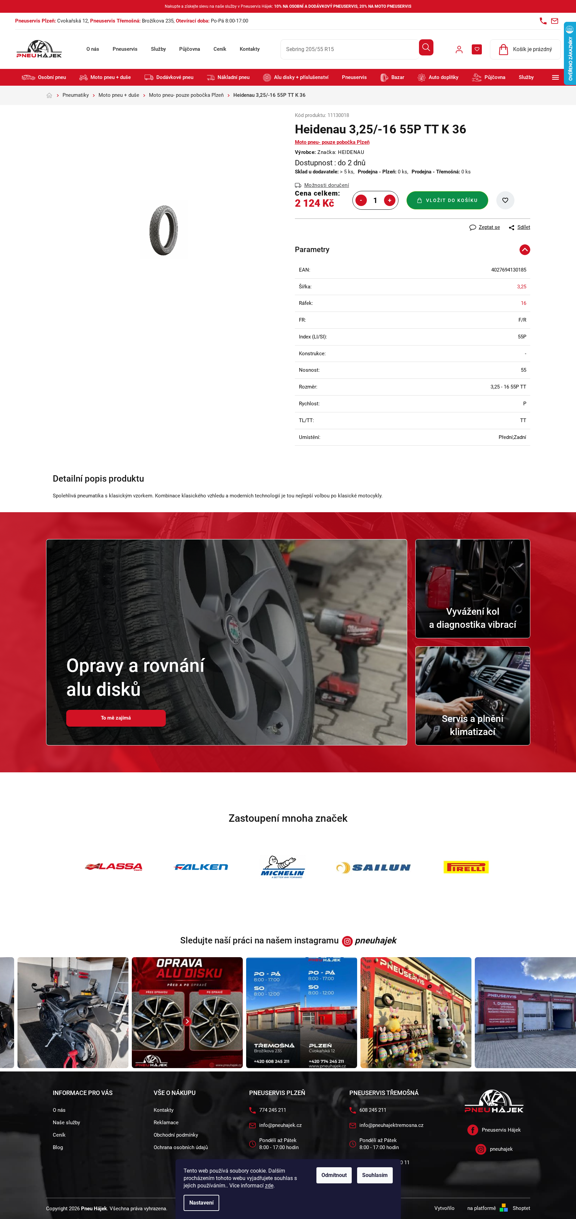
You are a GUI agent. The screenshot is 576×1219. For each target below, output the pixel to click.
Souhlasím (375, 1175)
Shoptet (521, 1208)
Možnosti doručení (326, 185)
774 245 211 (272, 1110)
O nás (92, 49)
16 (523, 303)
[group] (60, 1012)
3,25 (521, 287)
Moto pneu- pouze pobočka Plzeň (332, 142)
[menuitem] (44, 77)
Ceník (220, 49)
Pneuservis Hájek (501, 1130)
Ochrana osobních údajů (181, 1147)
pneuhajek (501, 1149)
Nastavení (201, 1203)
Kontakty (250, 49)
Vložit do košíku (452, 200)
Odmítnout (334, 1175)
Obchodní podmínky (176, 1135)
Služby (158, 49)
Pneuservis (125, 49)
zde (269, 1185)
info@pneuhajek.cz (280, 1125)
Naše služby (66, 1123)
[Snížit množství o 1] (361, 200)
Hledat (426, 47)
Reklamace (166, 1123)
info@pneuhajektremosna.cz (391, 1125)
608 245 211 (372, 1110)
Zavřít (331, 222)
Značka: (340, 152)
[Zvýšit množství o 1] (389, 200)
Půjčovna (189, 49)
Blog (58, 1147)
